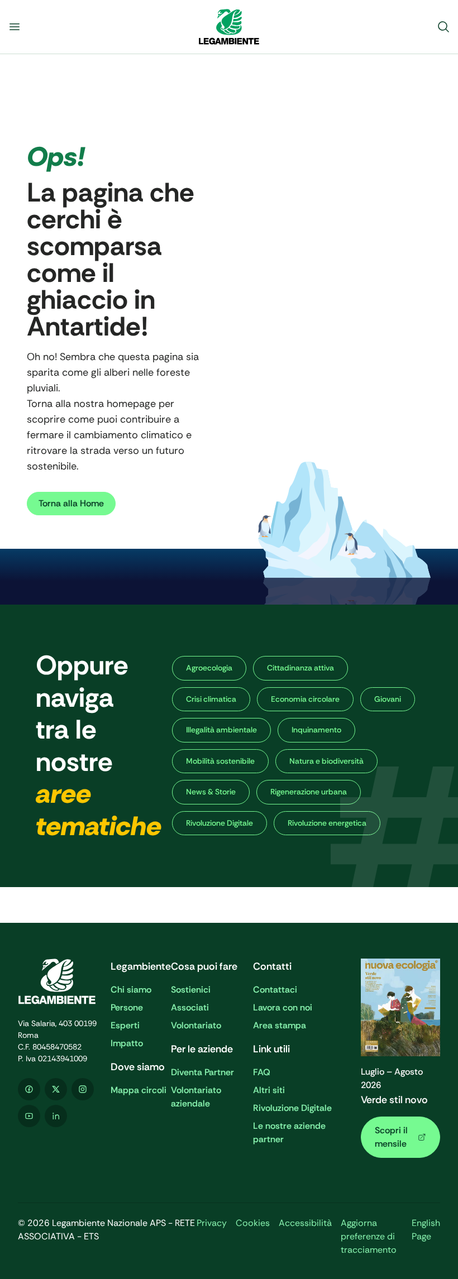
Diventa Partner (202, 1072)
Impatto (127, 1043)
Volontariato (196, 1025)
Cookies (253, 1223)
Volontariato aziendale (196, 1096)
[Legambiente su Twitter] (56, 1089)
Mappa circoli (138, 1090)
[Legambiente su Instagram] (82, 1089)
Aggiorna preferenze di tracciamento (369, 1236)
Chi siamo (131, 989)
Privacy (212, 1223)
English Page (426, 1229)
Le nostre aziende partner (289, 1132)
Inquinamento (316, 730)
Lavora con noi (282, 1007)
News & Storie (211, 792)
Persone (127, 1007)
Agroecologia (209, 668)
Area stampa (279, 1025)
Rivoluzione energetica (327, 823)
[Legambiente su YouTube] (29, 1116)
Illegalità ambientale (221, 730)
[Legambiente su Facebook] (29, 1089)
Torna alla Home (71, 503)
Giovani (387, 699)
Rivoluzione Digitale (219, 823)
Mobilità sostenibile (220, 761)
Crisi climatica (211, 699)
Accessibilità (305, 1223)
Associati (190, 1007)
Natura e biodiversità (326, 761)
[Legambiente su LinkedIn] (56, 1116)
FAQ (261, 1072)
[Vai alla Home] (229, 27)
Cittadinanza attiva (300, 668)
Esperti (125, 1025)
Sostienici (191, 989)
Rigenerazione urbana (308, 792)
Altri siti (269, 1090)
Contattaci (275, 989)
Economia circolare (305, 699)
